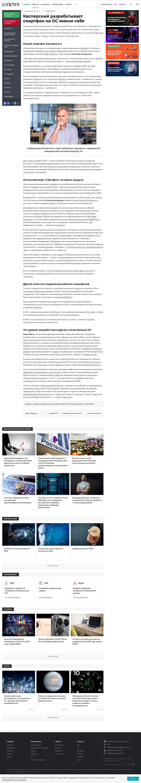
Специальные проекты (39, 748)
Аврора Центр (90, 354)
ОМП (71, 369)
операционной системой (46, 51)
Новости (10, 745)
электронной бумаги (63, 297)
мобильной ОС (29, 391)
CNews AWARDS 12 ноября (9, 22)
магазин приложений (78, 219)
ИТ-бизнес (7, 87)
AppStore (62, 79)
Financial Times (77, 161)
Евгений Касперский (81, 61)
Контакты (58, 754)
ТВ (32, 757)
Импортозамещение (10, 56)
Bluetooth (91, 193)
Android (90, 213)
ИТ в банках (8, 69)
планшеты (42, 365)
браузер (55, 69)
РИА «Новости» (51, 54)
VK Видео (80, 751)
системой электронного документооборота (84, 247)
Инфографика (8, 96)
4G (61, 294)
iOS (80, 58)
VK (78, 748)
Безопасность (8, 60)
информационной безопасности (37, 394)
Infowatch (45, 213)
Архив (9, 757)
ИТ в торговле (8, 74)
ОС (60, 76)
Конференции (36, 745)
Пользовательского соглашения (14, 780)
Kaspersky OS (62, 51)
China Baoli (90, 312)
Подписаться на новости (72, 413)
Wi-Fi (99, 193)
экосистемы (76, 346)
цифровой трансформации (34, 372)
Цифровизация (9, 51)
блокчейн (84, 169)
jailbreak (90, 208)
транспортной (54, 372)
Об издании (59, 745)
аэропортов (63, 166)
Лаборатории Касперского (52, 385)
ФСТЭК (78, 381)
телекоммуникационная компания (38, 291)
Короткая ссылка (94, 413)
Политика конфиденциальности (119, 747)
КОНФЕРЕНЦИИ (57, 4)
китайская (70, 312)
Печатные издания (38, 760)
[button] (130, 4)
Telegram (80, 757)
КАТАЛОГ (122, 4)
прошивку (92, 216)
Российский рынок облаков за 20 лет (10, 33)
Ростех (64, 319)
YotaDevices (55, 312)
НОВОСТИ (35, 4)
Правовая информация (115, 753)
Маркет (34, 751)
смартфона (28, 219)
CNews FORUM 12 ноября (9, 15)
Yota (70, 291)
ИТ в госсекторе (9, 65)
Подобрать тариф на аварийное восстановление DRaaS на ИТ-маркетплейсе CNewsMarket (59, 404)
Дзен (79, 760)
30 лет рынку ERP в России (9, 40)
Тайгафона (55, 241)
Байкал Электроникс (91, 365)
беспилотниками (47, 166)
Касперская (60, 225)
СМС (84, 66)
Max (78, 745)
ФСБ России (97, 352)
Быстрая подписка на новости (118, 741)
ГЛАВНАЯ (26, 4)
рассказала (28, 203)
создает (32, 169)
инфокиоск (59, 365)
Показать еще (52, 566)
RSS (108, 744)
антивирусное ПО (30, 381)
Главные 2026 (11, 46)
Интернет (7, 83)
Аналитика (45, 4)
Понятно (133, 779)
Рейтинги (7, 92)
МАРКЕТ (69, 4)
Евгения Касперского (88, 200)
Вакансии (58, 751)
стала (63, 312)
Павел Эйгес (67, 397)
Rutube (79, 754)
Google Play (93, 219)
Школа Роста (8, 28)
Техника (34, 754)
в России (79, 184)
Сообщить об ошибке (115, 750)
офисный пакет (39, 69)
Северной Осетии (43, 238)
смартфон (84, 48)
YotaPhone (37, 307)
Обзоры (10, 754)
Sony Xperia (38, 216)
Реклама (58, 748)
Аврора (55, 352)
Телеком (7, 78)
